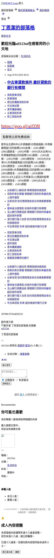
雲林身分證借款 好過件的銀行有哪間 (26, 208)
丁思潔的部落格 (18, 27)
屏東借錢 (12, 98)
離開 (17, 552)
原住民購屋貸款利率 (18, 102)
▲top (4, 359)
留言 (27, 345)
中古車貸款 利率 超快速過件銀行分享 (27, 226)
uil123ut (5, 328)
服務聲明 (32, 512)
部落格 (10, 66)
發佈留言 (6, 383)
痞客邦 (21, 345)
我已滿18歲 (7, 552)
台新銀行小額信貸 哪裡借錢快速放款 (26, 190)
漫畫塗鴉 (24, 354)
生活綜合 (26, 56)
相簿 (9, 62)
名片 (9, 69)
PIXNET (13, 509)
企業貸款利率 (14, 113)
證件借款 (12, 243)
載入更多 (6, 365)
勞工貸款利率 (14, 116)
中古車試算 (13, 106)
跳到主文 (6, 36)
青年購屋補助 (14, 109)
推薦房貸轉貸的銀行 (18, 258)
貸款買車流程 (14, 95)
